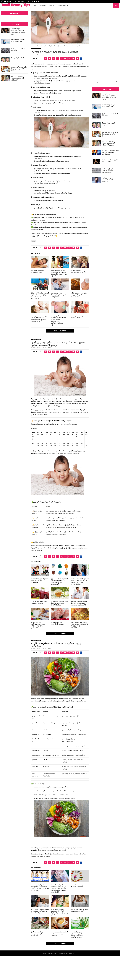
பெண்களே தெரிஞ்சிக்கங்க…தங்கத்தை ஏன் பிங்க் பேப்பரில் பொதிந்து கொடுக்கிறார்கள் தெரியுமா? (79, 625)
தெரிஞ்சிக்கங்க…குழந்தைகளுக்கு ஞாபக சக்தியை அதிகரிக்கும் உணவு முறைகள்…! (39, 625)
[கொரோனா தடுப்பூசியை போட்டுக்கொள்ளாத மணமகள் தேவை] (96, 170)
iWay (75, 953)
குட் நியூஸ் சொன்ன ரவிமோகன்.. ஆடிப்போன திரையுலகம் (108, 180)
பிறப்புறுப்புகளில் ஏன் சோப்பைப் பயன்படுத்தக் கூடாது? (79, 910)
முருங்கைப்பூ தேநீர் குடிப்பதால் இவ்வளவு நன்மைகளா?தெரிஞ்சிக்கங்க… (59, 603)
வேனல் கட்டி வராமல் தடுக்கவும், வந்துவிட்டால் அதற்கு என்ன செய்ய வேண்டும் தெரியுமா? (78, 934)
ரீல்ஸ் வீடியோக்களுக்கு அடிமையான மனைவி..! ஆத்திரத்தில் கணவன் (17, 78)
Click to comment (60, 331)
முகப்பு (35, 5)
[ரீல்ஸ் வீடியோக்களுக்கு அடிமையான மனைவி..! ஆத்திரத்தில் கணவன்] (5, 78)
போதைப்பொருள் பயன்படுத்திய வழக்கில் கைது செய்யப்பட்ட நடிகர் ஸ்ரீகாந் (18, 31)
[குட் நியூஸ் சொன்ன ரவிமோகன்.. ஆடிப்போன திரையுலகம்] (96, 180)
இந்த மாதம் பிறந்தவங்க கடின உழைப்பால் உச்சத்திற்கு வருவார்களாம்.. (110, 152)
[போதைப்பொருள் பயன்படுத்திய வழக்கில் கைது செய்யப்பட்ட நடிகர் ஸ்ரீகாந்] (5, 30)
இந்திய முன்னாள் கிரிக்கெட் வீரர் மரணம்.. (19, 50)
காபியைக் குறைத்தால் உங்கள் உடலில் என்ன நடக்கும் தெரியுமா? (59, 934)
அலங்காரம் (51, 5)
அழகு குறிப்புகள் (62, 5)
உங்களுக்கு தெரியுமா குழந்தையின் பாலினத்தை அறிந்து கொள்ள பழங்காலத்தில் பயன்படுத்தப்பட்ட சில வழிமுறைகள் (58, 320)
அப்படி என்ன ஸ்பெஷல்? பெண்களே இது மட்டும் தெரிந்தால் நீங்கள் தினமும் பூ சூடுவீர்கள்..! (59, 912)
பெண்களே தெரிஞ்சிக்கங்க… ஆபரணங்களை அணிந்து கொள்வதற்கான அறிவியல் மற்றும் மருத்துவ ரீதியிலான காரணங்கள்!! (59, 888)
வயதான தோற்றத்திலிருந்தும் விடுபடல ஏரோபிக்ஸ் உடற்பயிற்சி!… (39, 580)
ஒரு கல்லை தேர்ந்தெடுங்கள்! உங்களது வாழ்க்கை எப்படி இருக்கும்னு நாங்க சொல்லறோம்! (59, 581)
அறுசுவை (42, 5)
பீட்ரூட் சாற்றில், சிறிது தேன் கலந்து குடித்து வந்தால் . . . (39, 602)
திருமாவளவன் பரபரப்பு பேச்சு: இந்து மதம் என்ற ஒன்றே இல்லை (19, 69)
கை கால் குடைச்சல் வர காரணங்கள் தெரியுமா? (57, 623)
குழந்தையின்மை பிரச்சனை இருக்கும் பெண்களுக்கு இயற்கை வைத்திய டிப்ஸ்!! (79, 603)
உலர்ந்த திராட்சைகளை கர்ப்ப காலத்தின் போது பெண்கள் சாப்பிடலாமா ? (79, 295)
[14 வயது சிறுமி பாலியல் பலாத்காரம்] (5, 59)
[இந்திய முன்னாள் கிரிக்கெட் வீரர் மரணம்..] (5, 50)
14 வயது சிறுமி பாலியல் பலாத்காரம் (17, 59)
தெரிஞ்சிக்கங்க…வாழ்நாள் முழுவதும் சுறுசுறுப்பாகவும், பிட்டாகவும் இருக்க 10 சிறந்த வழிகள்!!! (59, 273)
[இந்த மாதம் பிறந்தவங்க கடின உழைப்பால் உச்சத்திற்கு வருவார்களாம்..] (96, 152)
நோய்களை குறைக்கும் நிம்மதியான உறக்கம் (37, 271)
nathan (34, 54)
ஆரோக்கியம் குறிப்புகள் (36, 48)
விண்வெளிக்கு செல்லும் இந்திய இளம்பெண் (18, 40)
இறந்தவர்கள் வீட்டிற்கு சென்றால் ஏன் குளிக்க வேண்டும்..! (37, 934)
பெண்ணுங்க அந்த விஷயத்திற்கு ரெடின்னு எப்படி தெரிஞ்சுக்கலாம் (59, 295)
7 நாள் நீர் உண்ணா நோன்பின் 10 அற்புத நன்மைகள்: (79, 886)
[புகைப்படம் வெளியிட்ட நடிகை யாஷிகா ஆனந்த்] (96, 161)
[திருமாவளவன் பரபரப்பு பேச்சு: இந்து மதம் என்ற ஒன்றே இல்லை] (5, 69)
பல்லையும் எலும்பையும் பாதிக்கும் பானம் (77, 317)
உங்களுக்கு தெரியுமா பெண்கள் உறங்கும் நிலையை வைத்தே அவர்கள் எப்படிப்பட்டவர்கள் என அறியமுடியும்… (40, 887)
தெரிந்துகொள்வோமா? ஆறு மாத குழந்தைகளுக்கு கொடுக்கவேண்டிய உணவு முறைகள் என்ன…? (39, 318)
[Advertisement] (105, 41)
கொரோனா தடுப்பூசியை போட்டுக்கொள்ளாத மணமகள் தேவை (109, 170)
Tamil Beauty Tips (15, 5)
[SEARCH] (117, 82)
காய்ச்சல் (33, 241)
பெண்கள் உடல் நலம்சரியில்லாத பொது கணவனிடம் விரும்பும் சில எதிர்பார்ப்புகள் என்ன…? (40, 911)
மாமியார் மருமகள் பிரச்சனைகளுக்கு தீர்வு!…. (78, 271)
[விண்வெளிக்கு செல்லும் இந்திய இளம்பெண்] (5, 41)
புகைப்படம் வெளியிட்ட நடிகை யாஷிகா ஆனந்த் (110, 160)
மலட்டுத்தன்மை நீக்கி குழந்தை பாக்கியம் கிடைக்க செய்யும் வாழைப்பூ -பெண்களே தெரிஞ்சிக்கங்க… (80, 581)
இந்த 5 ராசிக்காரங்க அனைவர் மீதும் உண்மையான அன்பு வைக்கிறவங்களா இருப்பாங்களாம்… (40, 295)
